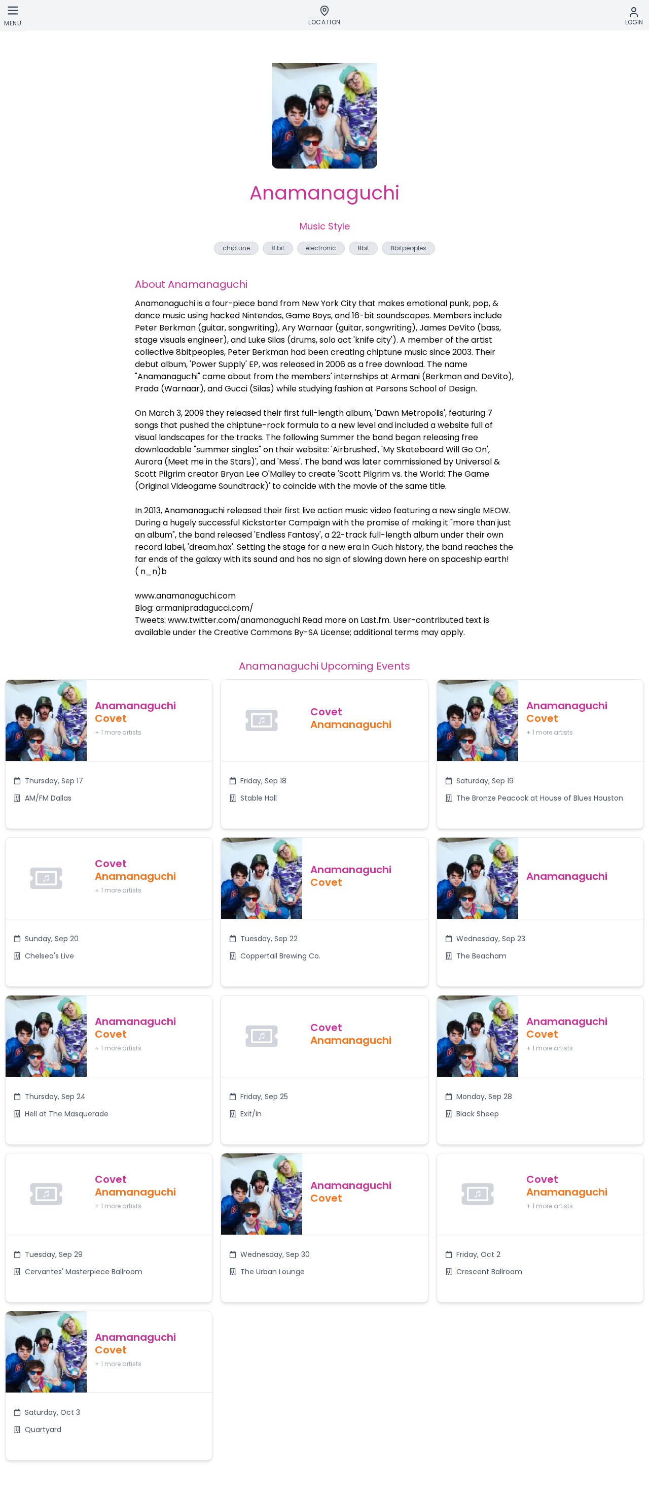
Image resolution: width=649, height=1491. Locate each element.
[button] (108, 754)
